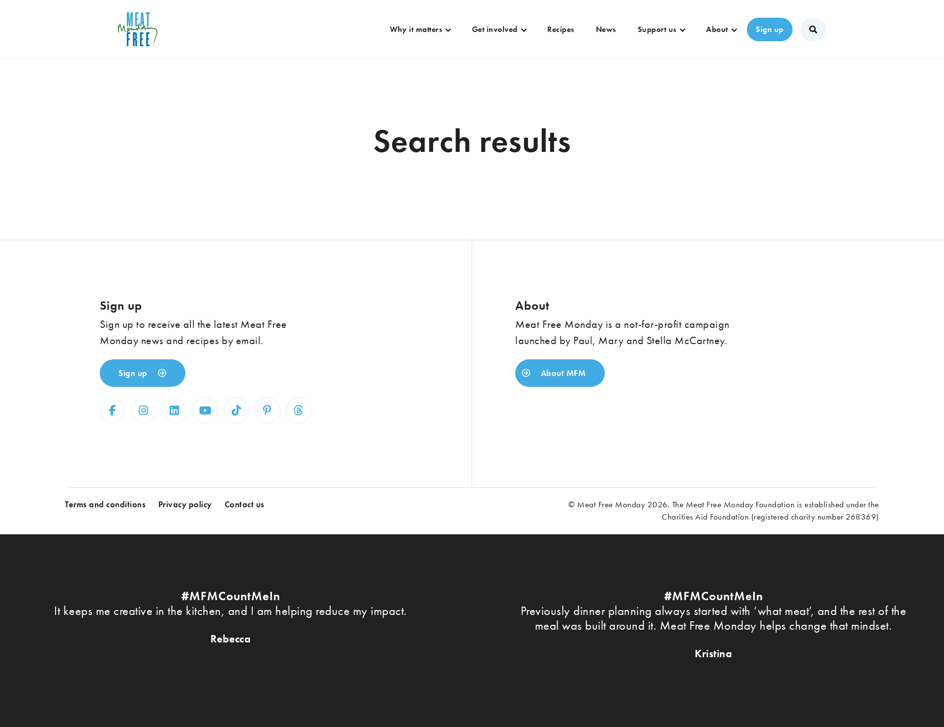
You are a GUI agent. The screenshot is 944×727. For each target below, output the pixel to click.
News (606, 29)
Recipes (560, 29)
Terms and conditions (105, 504)
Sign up (770, 29)
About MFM (562, 373)
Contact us (245, 504)
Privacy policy (185, 504)
